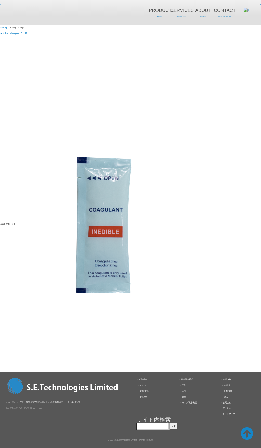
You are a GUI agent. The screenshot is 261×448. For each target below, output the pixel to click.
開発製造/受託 (181, 16)
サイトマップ (229, 414)
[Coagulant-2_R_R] (103, 370)
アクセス (227, 408)
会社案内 (203, 16)
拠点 (226, 397)
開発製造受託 (187, 379)
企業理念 (228, 385)
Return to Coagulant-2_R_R (13, 33)
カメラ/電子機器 (189, 402)
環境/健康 (144, 391)
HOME (42, 13)
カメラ (143, 385)
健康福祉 (144, 397)
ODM (184, 385)
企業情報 (227, 379)
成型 (184, 397)
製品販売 (160, 16)
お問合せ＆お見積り (225, 16)
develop (3, 27)
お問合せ (227, 402)
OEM (184, 391)
